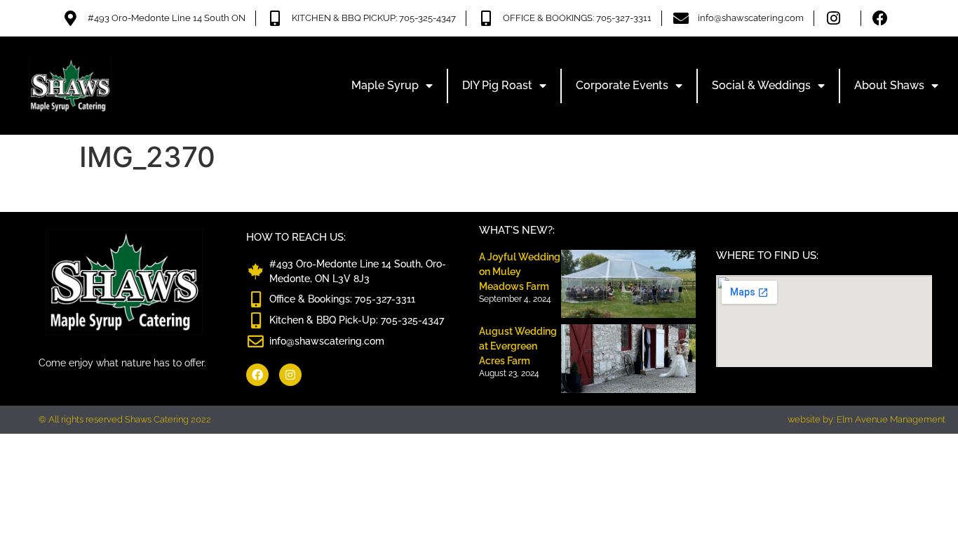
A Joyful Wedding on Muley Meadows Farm (519, 271)
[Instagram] (290, 375)
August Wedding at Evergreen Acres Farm (518, 346)
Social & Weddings (761, 85)
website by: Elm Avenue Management (866, 419)
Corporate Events (622, 85)
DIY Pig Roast (497, 85)
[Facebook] (257, 375)
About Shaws (889, 85)
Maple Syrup (385, 85)
